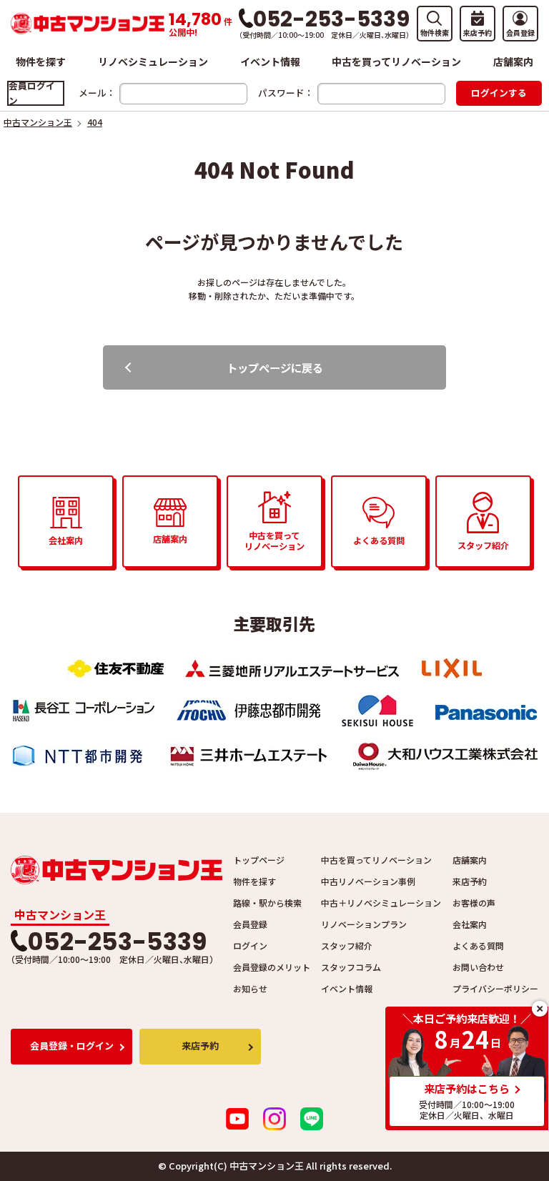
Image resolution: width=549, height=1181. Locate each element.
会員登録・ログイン (72, 1045)
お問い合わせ (478, 967)
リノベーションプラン (364, 924)
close (540, 1009)
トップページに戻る (275, 367)
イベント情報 (270, 61)
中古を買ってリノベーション (396, 61)
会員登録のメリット (271, 967)
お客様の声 (473, 902)
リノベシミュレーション (153, 61)
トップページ (259, 860)
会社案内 (469, 924)
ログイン (250, 945)
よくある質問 (478, 945)
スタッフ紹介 (346, 945)
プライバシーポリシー (495, 988)
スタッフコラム (351, 967)
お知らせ (250, 988)
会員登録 (250, 924)
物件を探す (41, 61)
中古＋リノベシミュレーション (381, 902)
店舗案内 (513, 61)
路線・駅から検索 (267, 902)
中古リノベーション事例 (368, 881)
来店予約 (469, 881)
